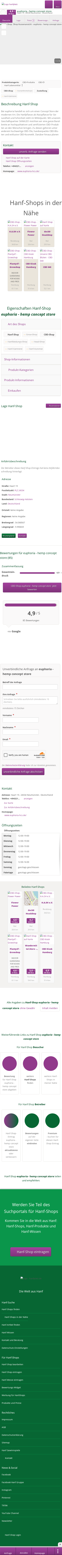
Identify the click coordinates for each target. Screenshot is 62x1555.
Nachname (8, 727)
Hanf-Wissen (8, 1332)
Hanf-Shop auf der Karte (17, 157)
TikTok (4, 1505)
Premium (56, 200)
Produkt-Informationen (19, 380)
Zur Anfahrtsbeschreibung (17, 807)
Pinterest (6, 1497)
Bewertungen (43, 20)
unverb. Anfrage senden (32, 151)
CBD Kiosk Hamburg (31, 265)
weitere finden (30, 1079)
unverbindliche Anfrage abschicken (23, 771)
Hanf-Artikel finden (11, 1324)
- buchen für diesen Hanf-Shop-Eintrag (52, 1138)
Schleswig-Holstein (24, 499)
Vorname (7, 715)
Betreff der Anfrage (12, 682)
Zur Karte (8, 803)
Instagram (7, 1490)
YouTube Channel (10, 1513)
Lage (18, 20)
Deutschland (14, 503)
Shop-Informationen (17, 359)
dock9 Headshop (47, 233)
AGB (4, 1427)
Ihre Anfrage (9, 694)
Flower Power (31, 233)
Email (6, 739)
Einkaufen (14, 390)
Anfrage (56, 20)
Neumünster (14, 494)
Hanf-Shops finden (11, 1309)
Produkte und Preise (11, 1403)
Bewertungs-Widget (11, 1387)
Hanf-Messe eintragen (12, 1379)
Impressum (7, 1419)
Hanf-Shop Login (12, 1535)
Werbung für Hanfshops (13, 1395)
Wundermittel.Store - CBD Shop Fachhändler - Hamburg (31, 947)
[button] (31, 44)
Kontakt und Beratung (12, 1340)
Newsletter (7, 1520)
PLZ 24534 (19, 490)
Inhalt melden (50, 1008)
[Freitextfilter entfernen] (49, 4)
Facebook (6, 1474)
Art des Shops (16, 324)
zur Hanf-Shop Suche (3, 12)
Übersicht (6, 20)
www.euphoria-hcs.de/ (28, 171)
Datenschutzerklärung (15, 765)
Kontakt (22, 535)
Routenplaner (54, 405)
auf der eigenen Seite (31, 1138)
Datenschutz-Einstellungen (15, 1347)
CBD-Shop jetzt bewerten (33, 587)
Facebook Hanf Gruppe (13, 1482)
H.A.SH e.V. (14, 231)
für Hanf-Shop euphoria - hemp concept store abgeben (9, 1083)
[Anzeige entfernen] (60, 1544)
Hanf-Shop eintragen (32, 1252)
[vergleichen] (3, 33)
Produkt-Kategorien (21, 370)
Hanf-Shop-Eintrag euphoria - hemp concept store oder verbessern (11, 1145)
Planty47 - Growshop (15, 265)
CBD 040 (47, 267)
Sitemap (6, 1442)
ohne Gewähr (27, 1008)
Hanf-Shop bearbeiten (12, 1364)
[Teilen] (51, 1551)
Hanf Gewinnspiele (11, 1450)
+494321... (16, 166)
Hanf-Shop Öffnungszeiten (18, 161)
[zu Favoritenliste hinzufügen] (3, 26)
